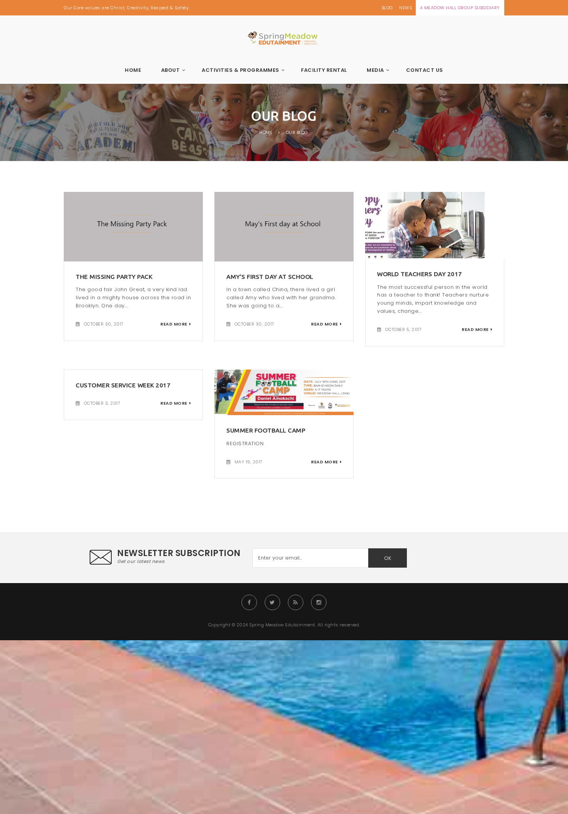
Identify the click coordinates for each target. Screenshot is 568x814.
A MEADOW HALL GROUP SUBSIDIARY (460, 8)
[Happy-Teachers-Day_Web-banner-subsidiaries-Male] (434, 225)
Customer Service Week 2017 (123, 385)
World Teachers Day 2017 (419, 273)
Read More (173, 324)
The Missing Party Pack (114, 276)
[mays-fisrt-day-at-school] (284, 226)
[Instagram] (319, 602)
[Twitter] (272, 602)
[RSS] (295, 602)
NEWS (405, 8)
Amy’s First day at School (269, 276)
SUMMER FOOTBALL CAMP (265, 430)
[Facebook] (249, 602)
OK (387, 558)
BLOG (387, 8)
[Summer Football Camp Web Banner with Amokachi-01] (284, 391)
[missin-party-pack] (133, 226)
